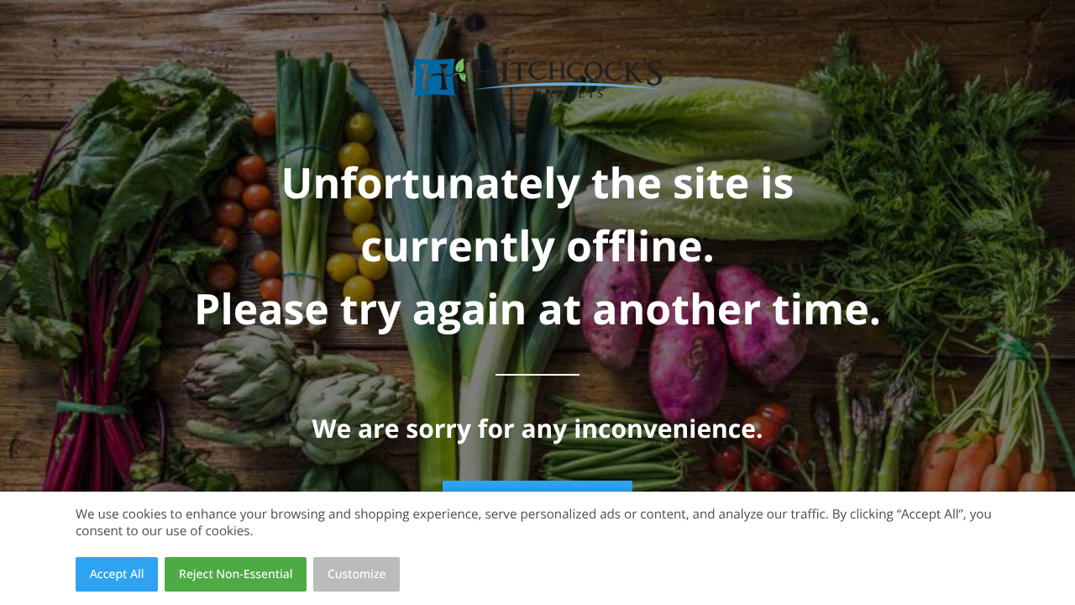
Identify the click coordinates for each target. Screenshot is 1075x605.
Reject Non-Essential (235, 574)
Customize (357, 574)
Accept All (117, 574)
